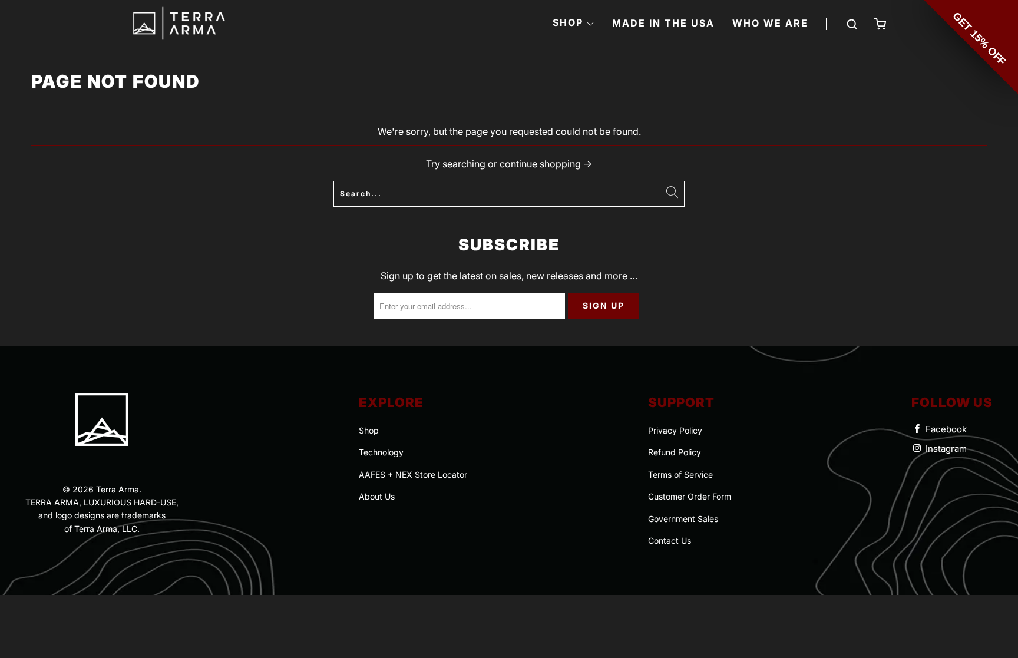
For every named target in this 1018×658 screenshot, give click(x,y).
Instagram (945, 449)
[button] (574, 23)
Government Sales (683, 519)
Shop (369, 430)
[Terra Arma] (179, 24)
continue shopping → (546, 164)
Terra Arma (117, 489)
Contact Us (669, 540)
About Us (377, 496)
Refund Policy (674, 452)
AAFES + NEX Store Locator (413, 474)
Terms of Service (680, 474)
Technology (381, 452)
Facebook (945, 429)
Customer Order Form (689, 496)
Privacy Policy (675, 430)
